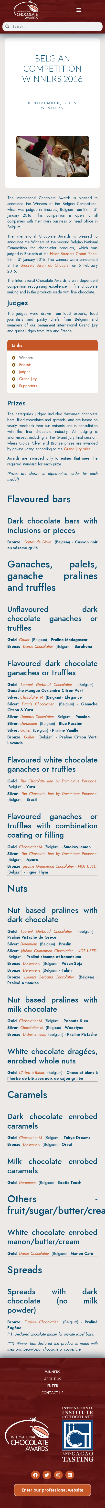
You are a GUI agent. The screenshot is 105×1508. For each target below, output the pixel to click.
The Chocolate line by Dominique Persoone (58, 781)
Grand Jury (28, 379)
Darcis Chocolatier (38, 646)
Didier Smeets (34, 1034)
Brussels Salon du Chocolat (45, 265)
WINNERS (52, 1372)
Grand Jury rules (77, 449)
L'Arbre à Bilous (31, 1072)
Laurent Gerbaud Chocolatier (46, 684)
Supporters (28, 386)
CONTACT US (52, 1393)
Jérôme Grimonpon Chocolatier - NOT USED (59, 866)
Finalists (25, 365)
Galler (24, 640)
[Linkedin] (69, 1475)
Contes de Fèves (37, 542)
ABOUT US (52, 1379)
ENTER (52, 1386)
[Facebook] (35, 1475)
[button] (79, 10)
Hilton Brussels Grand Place (73, 254)
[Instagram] (58, 1475)
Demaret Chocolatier (37, 717)
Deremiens (28, 723)
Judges (24, 372)
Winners (52, 107)
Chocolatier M (31, 697)
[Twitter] (46, 1475)
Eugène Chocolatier (41, 1322)
